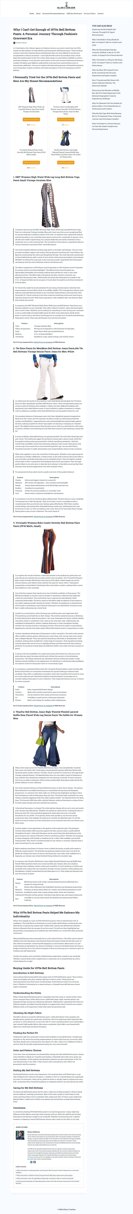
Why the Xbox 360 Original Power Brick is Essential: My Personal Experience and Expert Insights (105, 73)
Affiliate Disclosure (74, 13)
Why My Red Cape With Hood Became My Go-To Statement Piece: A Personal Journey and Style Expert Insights (106, 116)
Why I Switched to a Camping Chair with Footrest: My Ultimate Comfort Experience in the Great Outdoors (47, 1171)
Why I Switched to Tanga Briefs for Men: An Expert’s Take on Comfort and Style (107, 42)
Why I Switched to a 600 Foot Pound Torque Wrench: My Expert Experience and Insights (45, 1175)
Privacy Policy (90, 13)
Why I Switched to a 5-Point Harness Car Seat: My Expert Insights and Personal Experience (106, 126)
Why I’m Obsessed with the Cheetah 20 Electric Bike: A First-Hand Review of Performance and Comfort (107, 106)
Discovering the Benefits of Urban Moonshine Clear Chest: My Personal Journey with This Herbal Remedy (47, 1182)
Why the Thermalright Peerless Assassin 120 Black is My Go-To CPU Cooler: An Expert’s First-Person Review (107, 52)
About (38, 13)
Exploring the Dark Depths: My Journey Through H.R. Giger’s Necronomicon (104, 32)
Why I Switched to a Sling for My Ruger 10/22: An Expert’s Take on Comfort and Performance (107, 62)
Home (31, 13)
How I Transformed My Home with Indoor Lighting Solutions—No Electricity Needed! (105, 83)
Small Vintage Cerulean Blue (35, 180)
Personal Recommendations (53, 13)
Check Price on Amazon (31, 119)
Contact (100, 13)
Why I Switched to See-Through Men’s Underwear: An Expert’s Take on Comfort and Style (45, 1178)
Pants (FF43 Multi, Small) (27, 526)
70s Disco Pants (24, 348)
